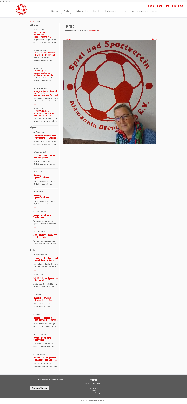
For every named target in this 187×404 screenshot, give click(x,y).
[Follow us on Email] (52, 6)
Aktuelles (54, 11)
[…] (35, 45)
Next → (154, 39)
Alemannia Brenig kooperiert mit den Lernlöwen (45, 236)
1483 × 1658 (92, 30)
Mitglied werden (81, 11)
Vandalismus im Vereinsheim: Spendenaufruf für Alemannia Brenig (41, 34)
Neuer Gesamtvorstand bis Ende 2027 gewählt (44, 53)
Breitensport (110, 11)
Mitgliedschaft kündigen (39, 388)
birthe (99, 30)
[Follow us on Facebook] (51, 6)
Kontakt (155, 11)
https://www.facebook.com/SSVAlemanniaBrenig (50, 379)
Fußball (96, 11)
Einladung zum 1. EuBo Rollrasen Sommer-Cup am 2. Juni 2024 (45, 299)
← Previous (67, 39)
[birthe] (109, 92)
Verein (66, 11)
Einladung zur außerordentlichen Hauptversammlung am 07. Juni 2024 (44, 196)
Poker (124, 11)
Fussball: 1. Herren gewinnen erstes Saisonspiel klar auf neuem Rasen (44, 359)
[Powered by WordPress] (105, 401)
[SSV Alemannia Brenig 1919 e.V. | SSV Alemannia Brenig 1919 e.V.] (21, 9)
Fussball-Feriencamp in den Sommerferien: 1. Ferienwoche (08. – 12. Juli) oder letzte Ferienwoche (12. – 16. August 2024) (45, 319)
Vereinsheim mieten (140, 11)
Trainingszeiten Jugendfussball (64, 14)
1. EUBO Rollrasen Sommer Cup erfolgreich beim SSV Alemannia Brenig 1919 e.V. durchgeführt (44, 113)
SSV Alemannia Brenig (91, 400)
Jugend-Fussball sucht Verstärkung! (42, 216)
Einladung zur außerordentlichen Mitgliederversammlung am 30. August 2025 (44, 73)
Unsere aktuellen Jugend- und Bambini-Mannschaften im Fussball (45, 93)
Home (32, 21)
